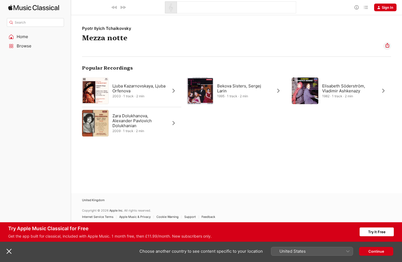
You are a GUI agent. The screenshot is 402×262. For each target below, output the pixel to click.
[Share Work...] (387, 46)
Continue (376, 251)
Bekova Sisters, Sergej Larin (239, 88)
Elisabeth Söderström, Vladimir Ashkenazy (343, 88)
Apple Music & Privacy (135, 216)
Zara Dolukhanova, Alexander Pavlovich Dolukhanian (132, 120)
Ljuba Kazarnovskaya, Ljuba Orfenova (138, 88)
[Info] (356, 7)
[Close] (9, 251)
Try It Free (377, 232)
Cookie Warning (167, 216)
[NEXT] (123, 7)
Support (190, 216)
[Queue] (366, 7)
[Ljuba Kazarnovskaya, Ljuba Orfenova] (131, 91)
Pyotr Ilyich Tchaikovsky (106, 28)
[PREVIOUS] (114, 7)
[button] (35, 37)
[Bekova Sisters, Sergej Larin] (236, 91)
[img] (33, 7)
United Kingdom (93, 200)
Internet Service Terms (97, 216)
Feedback (208, 216)
